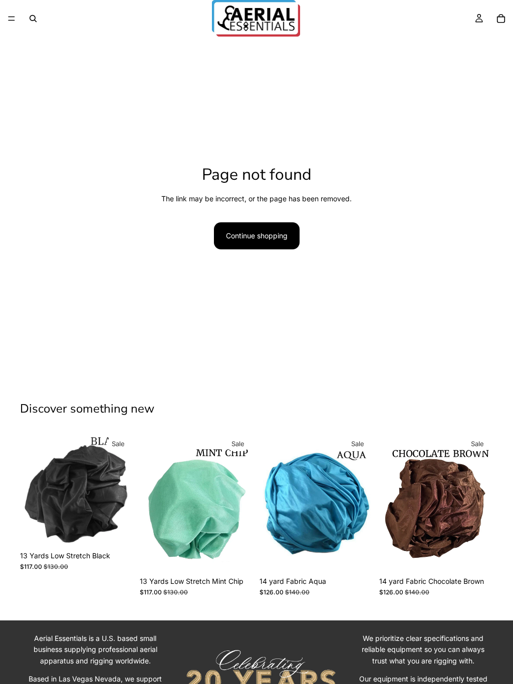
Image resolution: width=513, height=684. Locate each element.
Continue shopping (257, 235)
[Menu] (11, 18)
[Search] (33, 19)
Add (126, 530)
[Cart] (501, 19)
